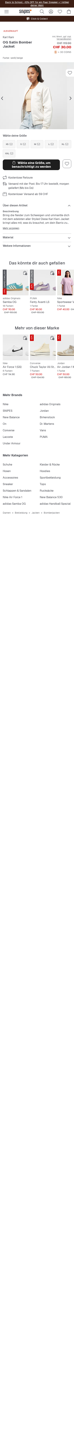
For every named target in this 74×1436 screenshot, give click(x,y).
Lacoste (8, 437)
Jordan (44, 411)
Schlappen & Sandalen (17, 490)
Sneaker (8, 484)
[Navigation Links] (2, 98)
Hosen (7, 471)
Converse (8, 430)
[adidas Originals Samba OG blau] (16, 282)
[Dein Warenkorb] (69, 12)
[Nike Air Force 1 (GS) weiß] (16, 347)
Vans (43, 430)
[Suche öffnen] (42, 12)
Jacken (35, 512)
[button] (37, 95)
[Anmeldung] (51, 12)
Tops (43, 484)
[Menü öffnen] (6, 12)
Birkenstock (47, 417)
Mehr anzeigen (11, 228)
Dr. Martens (47, 424)
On (4, 424)
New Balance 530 (51, 497)
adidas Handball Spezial (55, 504)
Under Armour (11, 443)
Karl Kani (8, 37)
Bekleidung (21, 512)
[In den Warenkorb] (25, 273)
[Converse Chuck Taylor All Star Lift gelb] (43, 347)
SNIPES (7, 411)
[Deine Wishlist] (60, 12)
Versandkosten (64, 39)
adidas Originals (50, 404)
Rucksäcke (47, 490)
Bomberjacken (52, 512)
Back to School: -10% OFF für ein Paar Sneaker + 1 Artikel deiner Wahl (37, 4)
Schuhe (7, 464)
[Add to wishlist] (70, 73)
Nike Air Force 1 (12, 497)
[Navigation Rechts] (70, 98)
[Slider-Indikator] (33, 127)
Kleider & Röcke (50, 464)
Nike (5, 404)
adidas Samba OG (14, 504)
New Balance (11, 417)
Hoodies (45, 471)
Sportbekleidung (50, 477)
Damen (7, 512)
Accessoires (10, 477)
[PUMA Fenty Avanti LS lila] (43, 282)
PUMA (44, 437)
